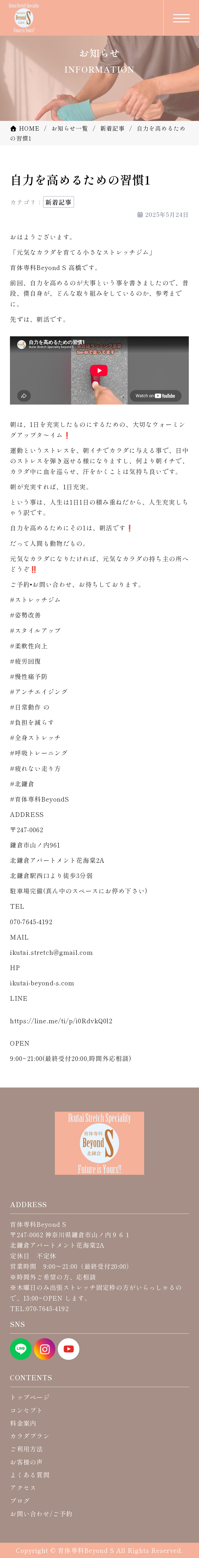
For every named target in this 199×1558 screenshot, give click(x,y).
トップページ (30, 1396)
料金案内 (23, 1422)
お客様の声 (26, 1461)
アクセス (23, 1487)
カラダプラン (30, 1435)
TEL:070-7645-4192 (39, 1308)
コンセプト (26, 1410)
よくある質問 (30, 1474)
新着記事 (58, 201)
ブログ (20, 1500)
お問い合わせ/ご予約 (41, 1513)
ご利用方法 (26, 1448)
